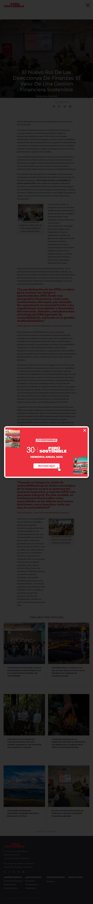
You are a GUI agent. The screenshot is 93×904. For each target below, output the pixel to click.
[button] (84, 430)
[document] (46, 452)
